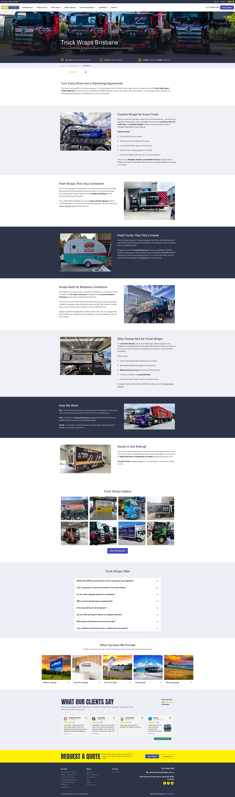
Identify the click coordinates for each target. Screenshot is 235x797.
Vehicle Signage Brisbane (69, 780)
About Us (114, 7)
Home (63, 65)
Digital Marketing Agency (157, 794)
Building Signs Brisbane (68, 772)
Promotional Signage (87, 7)
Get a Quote (227, 7)
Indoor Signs (55, 7)
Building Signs (27, 7)
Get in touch (116, 772)
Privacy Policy (91, 785)
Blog (88, 780)
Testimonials (91, 777)
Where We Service (93, 774)
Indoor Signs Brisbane (68, 777)
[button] (77, 71)
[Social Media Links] (228, 1)
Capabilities (102, 7)
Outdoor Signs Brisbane (68, 774)
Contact (223, 1)
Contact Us (167, 756)
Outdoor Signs (41, 7)
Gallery (216, 1)
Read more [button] (95, 734)
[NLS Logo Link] (10, 7)
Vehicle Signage (69, 7)
